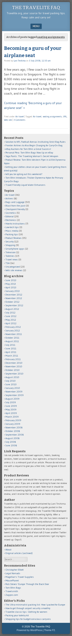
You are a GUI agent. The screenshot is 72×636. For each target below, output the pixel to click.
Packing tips (11, 234)
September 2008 (14, 434)
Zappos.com (11, 594)
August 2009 (12, 398)
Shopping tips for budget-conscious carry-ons (28, 618)
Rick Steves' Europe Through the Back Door (27, 584)
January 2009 (12, 423)
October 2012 (12, 301)
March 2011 (11, 355)
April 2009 (11, 413)
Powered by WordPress (29, 630)
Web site (8, 120)
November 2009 (13, 391)
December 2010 (13, 362)
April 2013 (10, 287)
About (8, 549)
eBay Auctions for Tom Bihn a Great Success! (28, 148)
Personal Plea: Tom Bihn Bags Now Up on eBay (29, 152)
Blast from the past (15, 205)
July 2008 (10, 441)
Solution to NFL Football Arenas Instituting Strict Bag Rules (35, 141)
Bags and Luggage (15, 201)
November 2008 (14, 427)
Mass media (11, 230)
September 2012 (14, 305)
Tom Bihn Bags (13, 587)
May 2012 (10, 319)
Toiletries (10, 255)
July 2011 (10, 344)
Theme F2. (50, 630)
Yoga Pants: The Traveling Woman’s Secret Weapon (31, 156)
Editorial (9, 216)
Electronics (10, 219)
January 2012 (12, 330)
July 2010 (10, 380)
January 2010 (12, 387)
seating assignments (52, 116)
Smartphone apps (14, 248)
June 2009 (11, 405)
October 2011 (12, 337)
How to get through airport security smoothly (27, 608)
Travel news (11, 259)
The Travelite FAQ (36, 7)
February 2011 (13, 359)
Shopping (10, 245)
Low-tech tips (12, 227)
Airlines (9, 198)
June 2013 (10, 280)
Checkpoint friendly (15, 209)
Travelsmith (11, 591)
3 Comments (19, 120)
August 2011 (12, 341)
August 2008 (12, 438)
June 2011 (10, 348)
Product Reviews (13, 237)
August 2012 (12, 308)
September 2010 (14, 373)
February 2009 (13, 420)
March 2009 (12, 416)
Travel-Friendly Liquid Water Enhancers (25, 184)
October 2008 (12, 431)
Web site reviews (13, 270)
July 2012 (10, 312)
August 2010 (12, 377)
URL (65, 116)
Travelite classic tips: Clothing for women (26, 611)
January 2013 (12, 290)
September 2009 (14, 395)
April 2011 (10, 352)
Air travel (19, 116)
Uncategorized (12, 266)
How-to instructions (15, 223)
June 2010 (11, 384)
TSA (7, 263)
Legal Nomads (12, 573)
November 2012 (13, 298)
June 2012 (10, 316)
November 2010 (13, 366)
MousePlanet (12, 580)
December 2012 (13, 294)
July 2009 (10, 402)
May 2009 (10, 409)
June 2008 (11, 445)
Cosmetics (10, 212)
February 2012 (13, 326)
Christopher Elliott (14, 569)
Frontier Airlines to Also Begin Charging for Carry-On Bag (33, 145)
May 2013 (10, 283)
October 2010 (12, 369)
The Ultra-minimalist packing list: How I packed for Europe (35, 604)
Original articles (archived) (19, 553)
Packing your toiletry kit (17, 615)
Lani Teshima (20, 60)
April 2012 (10, 323)
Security (9, 241)
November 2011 (13, 334)
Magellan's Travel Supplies (19, 576)
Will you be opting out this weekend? (23, 174)
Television (10, 252)
